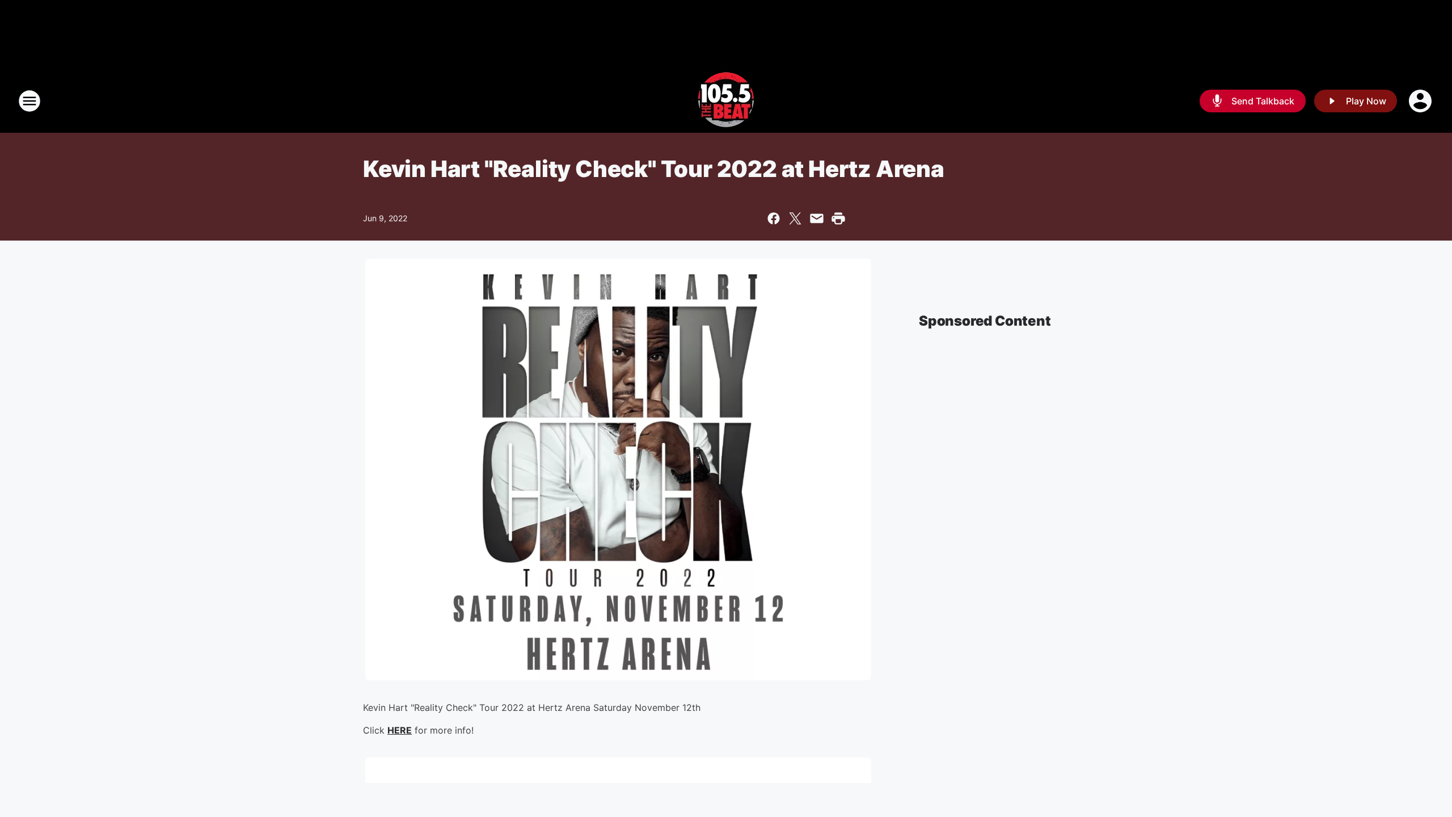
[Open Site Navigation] (29, 101)
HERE (399, 730)
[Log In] (1421, 101)
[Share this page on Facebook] (774, 218)
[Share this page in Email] (817, 218)
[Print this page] (838, 218)
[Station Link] (726, 100)
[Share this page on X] (795, 218)
